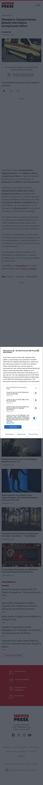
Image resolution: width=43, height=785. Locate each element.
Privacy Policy (33, 434)
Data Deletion (9, 434)
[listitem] (21, 388)
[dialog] (21, 392)
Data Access (21, 434)
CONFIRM (13, 427)
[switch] (35, 393)
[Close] (39, 351)
